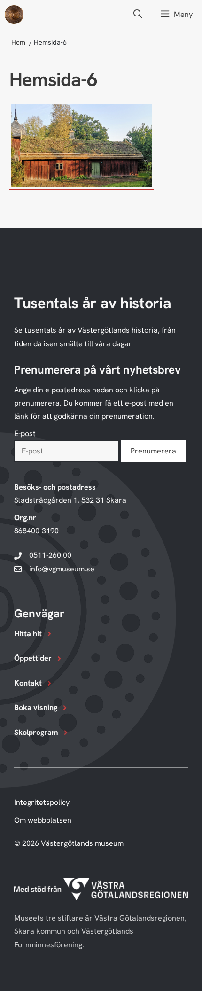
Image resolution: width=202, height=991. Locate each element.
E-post (25, 433)
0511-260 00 (50, 555)
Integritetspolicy (42, 802)
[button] (138, 14)
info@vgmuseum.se (61, 569)
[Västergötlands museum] (14, 14)
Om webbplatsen (42, 820)
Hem (18, 42)
